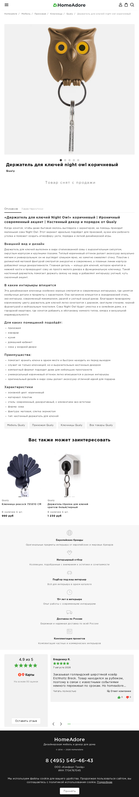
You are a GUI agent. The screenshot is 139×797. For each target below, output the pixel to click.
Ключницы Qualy (71, 425)
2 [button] (65, 160)
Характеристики (32, 208)
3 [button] (69, 160)
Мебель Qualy (16, 425)
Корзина (126, 5)
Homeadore (10, 14)
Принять (70, 791)
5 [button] (78, 160)
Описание (11, 208)
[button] (53, 724)
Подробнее (104, 782)
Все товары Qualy (101, 425)
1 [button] (61, 160)
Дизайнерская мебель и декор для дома (70, 741)
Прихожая (40, 14)
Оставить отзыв (26, 721)
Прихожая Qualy (43, 425)
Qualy (69, 14)
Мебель (26, 14)
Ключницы (56, 14)
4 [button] (74, 160)
